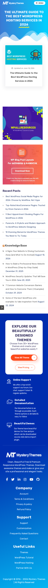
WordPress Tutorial (24, 557)
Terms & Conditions (24, 499)
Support (24, 523)
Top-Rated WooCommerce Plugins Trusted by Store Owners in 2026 (25, 207)
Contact (24, 538)
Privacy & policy (24, 504)
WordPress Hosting (24, 563)
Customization (24, 528)
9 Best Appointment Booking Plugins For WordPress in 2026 (24, 216)
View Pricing (24, 367)
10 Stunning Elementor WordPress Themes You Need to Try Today (25, 234)
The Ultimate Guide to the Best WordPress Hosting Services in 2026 (24, 77)
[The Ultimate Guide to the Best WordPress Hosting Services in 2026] (23, 55)
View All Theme (22, 358)
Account (24, 494)
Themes (24, 552)
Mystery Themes (37, 579)
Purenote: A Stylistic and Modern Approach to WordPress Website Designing (25, 225)
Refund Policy (24, 509)
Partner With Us (24, 568)
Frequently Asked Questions (24, 533)
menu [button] (41, 3)
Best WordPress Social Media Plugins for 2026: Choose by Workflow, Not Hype (24, 198)
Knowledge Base (16, 245)
